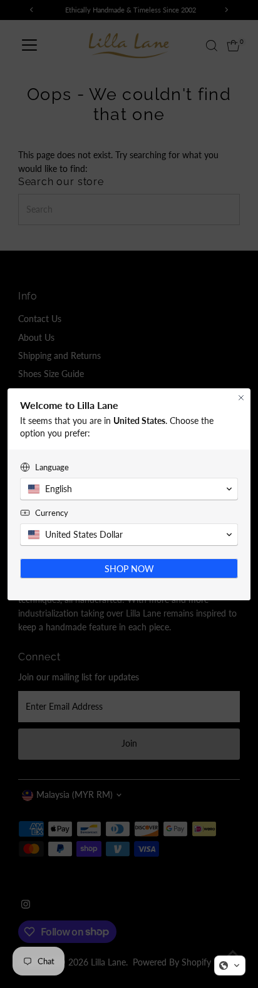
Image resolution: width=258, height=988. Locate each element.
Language (52, 467)
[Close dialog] (241, 398)
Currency (51, 513)
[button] (229, 965)
